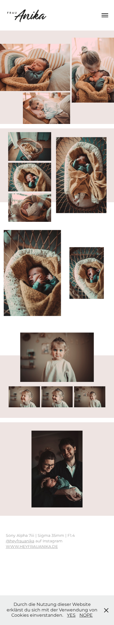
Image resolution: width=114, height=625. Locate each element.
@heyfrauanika (20, 541)
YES (71, 615)
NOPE (86, 615)
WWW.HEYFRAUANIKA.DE (32, 546)
